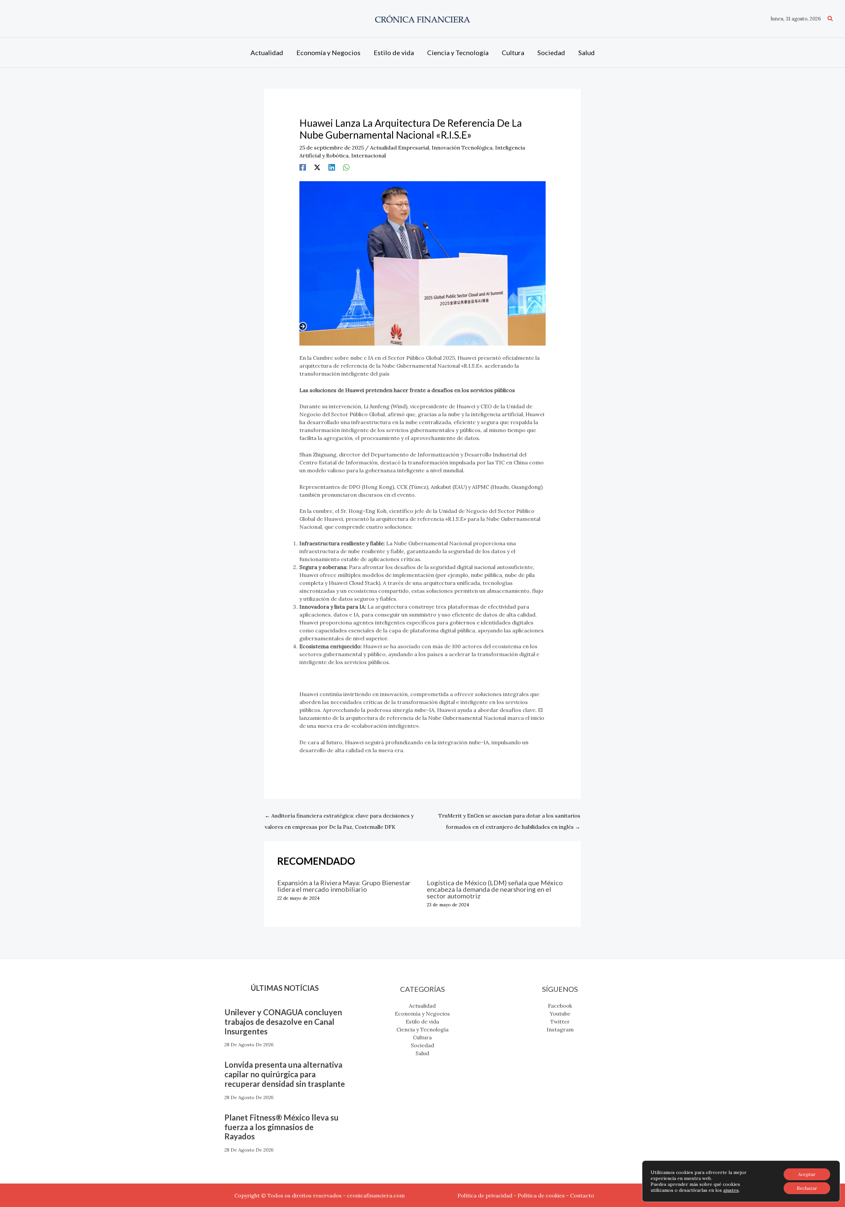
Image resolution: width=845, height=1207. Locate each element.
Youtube (560, 1013)
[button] (830, 19)
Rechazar (807, 1188)
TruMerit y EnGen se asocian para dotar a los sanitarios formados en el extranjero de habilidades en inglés (509, 817)
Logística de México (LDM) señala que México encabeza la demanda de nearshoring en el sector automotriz (495, 889)
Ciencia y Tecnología (422, 1029)
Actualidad (422, 1005)
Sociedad (422, 1045)
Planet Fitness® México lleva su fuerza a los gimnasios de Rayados (281, 1127)
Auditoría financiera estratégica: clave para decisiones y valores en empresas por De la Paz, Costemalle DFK (339, 817)
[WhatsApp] (346, 167)
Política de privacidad (484, 1195)
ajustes (731, 1190)
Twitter (560, 1021)
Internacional (368, 155)
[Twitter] (317, 167)
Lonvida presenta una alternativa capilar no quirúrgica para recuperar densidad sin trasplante (284, 1074)
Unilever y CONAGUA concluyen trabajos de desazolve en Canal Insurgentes (283, 1021)
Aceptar (807, 1174)
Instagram (560, 1029)
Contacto (582, 1195)
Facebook (560, 1005)
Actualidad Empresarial (399, 147)
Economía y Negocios (422, 1013)
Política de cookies (541, 1195)
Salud (422, 1053)
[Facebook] (302, 167)
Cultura (422, 1037)
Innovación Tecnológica (462, 147)
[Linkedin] (331, 167)
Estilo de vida (422, 1021)
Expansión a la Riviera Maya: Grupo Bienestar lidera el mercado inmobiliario (344, 886)
